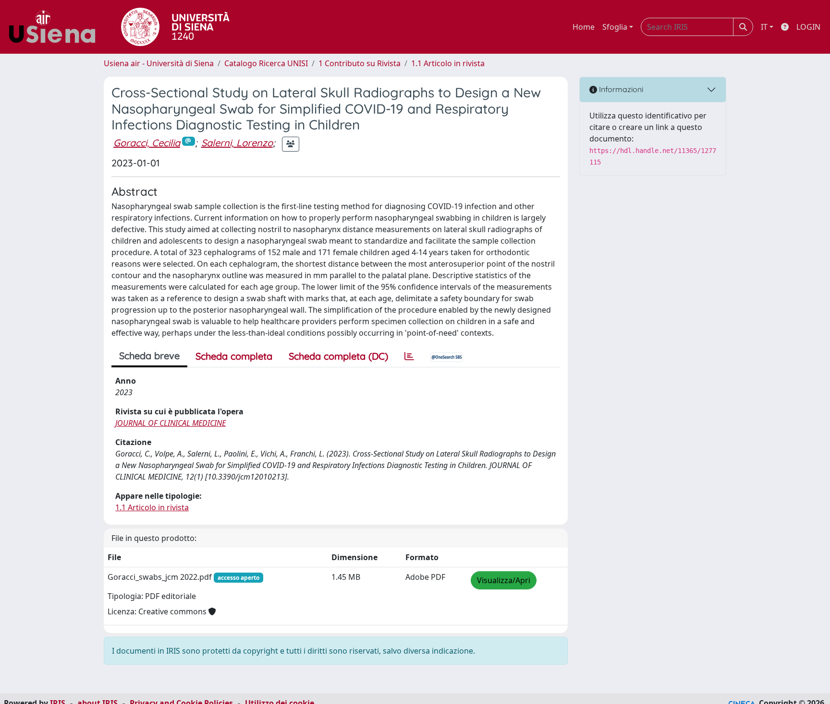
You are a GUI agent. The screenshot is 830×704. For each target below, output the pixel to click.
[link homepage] (56, 27)
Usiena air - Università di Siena (159, 63)
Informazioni (620, 89)
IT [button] (764, 27)
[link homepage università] (175, 27)
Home (584, 27)
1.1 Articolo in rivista (448, 63)
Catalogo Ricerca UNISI (266, 63)
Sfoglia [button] (614, 27)
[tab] (409, 356)
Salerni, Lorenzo (237, 143)
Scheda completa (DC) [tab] (338, 356)
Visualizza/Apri (503, 580)
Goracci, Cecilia (146, 143)
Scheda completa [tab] (233, 356)
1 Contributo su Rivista (359, 63)
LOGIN (808, 27)
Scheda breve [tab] (149, 356)
